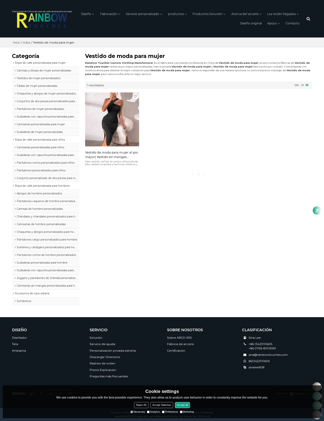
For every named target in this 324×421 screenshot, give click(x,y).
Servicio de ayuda (102, 344)
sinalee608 (256, 367)
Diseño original (251, 23)
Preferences (171, 411)
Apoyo (272, 23)
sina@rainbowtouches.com (268, 355)
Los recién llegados (281, 14)
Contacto (292, 23)
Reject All (141, 405)
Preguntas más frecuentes (109, 376)
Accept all (182, 405)
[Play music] (317, 210)
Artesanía (19, 350)
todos (26, 42)
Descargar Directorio (105, 357)
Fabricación (108, 14)
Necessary (139, 411)
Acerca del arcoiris (244, 14)
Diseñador (19, 337)
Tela (15, 344)
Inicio (16, 42)
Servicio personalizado (142, 14)
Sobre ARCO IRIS (179, 337)
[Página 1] (192, 174)
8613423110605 (259, 361)
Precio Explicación (103, 370)
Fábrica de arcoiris (180, 344)
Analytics (155, 411)
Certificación (176, 350)
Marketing (188, 411)
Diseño (86, 14)
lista (302, 85)
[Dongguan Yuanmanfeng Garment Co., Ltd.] (42, 20)
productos (176, 14)
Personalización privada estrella (113, 350)
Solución (96, 337)
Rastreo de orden (102, 363)
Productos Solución (207, 14)
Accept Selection (161, 405)
